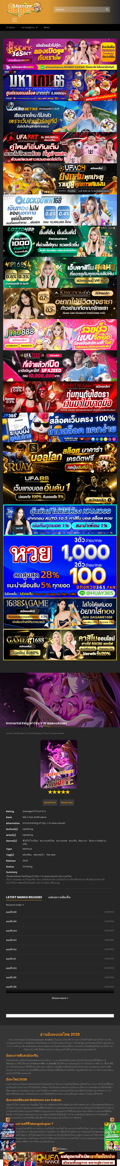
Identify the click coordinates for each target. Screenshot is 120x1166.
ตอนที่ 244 (11, 930)
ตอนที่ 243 (11, 940)
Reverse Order (14, 904)
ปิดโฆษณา (62, 1148)
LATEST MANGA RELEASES (24, 897)
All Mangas (19, 733)
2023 (25, 860)
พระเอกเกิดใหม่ (47, 840)
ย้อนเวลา (82, 840)
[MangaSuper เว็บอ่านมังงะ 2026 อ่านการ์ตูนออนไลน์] (24, 9)
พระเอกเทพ (61, 840)
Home (9, 733)
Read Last (67, 802)
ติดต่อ (46, 27)
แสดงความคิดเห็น (59, 897)
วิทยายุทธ (50, 854)
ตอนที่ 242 (11, 949)
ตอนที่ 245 (11, 921)
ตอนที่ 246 (11, 912)
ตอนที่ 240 (11, 968)
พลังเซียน (27, 854)
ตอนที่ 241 (11, 958)
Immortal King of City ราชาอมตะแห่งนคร (45, 733)
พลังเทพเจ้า (39, 854)
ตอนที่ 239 (11, 977)
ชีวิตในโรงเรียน (30, 840)
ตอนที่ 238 (11, 986)
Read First (50, 802)
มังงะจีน (73, 840)
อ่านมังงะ (10, 27)
